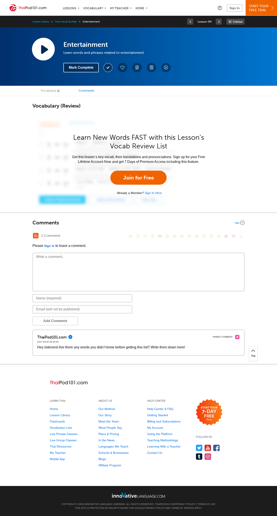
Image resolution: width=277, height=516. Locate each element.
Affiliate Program (109, 465)
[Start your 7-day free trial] (209, 412)
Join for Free (138, 178)
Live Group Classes (63, 440)
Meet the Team (108, 421)
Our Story (105, 415)
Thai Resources (60, 446)
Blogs (102, 459)
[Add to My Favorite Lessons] (122, 67)
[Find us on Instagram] (208, 456)
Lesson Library (40, 21)
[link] (190, 22)
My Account (155, 427)
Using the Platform (159, 434)
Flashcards (57, 421)
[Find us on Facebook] (216, 448)
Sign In (234, 8)
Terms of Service (182, 508)
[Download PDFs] (151, 67)
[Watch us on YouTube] (208, 448)
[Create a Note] (137, 67)
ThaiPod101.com (165, 504)
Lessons (69, 8)
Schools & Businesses (113, 452)
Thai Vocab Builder (66, 21)
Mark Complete (81, 67)
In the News (106, 440)
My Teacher (119, 8)
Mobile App (57, 459)
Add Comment (55, 321)
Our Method (106, 409)
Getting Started (157, 415)
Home (54, 409)
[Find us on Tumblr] (199, 456)
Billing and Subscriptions (163, 421)
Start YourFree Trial (259, 8)
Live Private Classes (63, 434)
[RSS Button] (35, 235)
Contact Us (154, 452)
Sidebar (238, 22)
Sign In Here (153, 193)
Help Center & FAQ (160, 409)
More (139, 8)
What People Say (110, 427)
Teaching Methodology (162, 440)
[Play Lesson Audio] (43, 49)
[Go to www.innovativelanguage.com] (138, 495)
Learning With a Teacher (164, 446)
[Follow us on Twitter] (199, 448)
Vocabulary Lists (61, 427)
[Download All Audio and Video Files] (166, 67)
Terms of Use (206, 504)
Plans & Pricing (108, 434)
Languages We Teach (113, 446)
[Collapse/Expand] (138, 222)
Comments (86, 90)
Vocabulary (93, 8)
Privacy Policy (185, 504)
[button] (220, 8)
